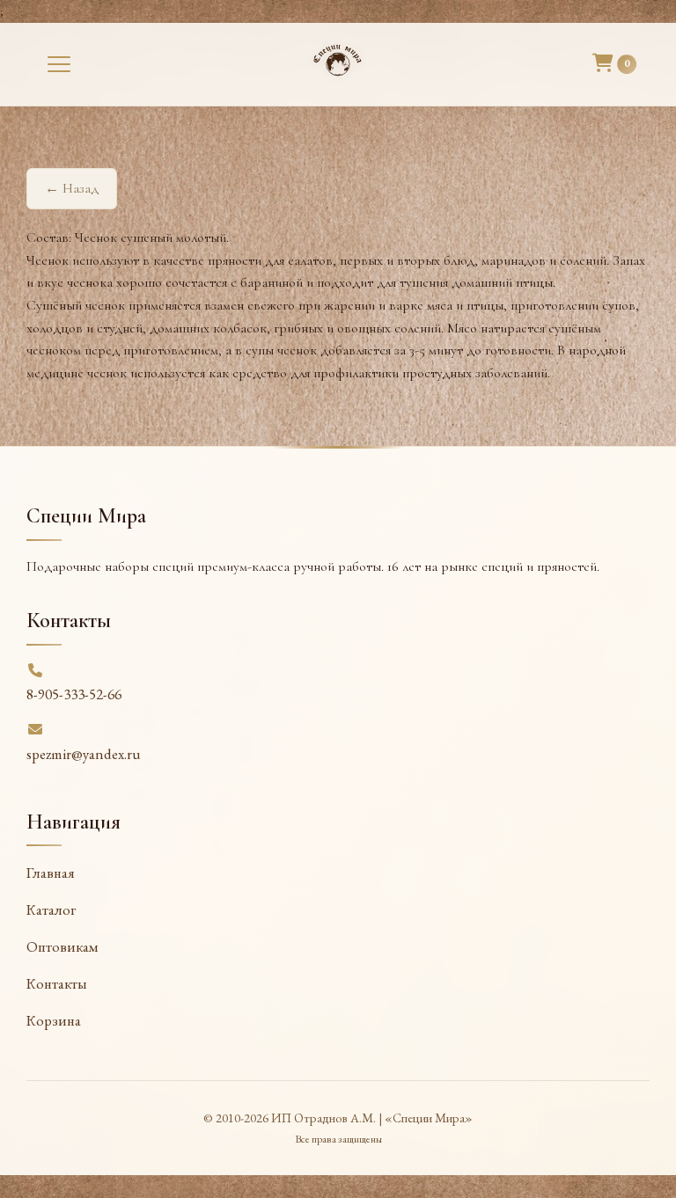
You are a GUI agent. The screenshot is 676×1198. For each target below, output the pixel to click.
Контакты (56, 983)
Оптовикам (62, 946)
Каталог (51, 909)
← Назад (72, 188)
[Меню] (59, 64)
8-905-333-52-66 (73, 694)
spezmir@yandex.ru (83, 753)
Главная (50, 872)
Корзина (53, 1020)
